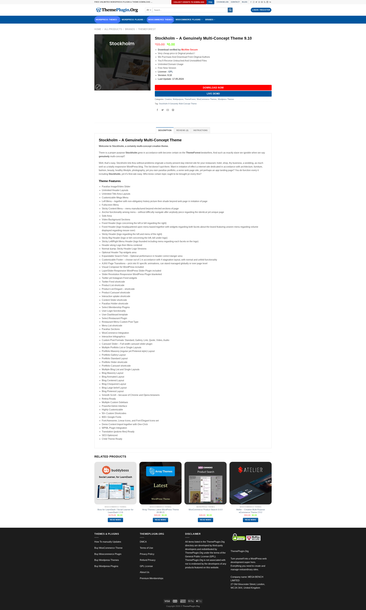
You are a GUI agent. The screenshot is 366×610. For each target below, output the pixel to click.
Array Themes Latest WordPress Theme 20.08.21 (160, 510)
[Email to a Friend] (167, 110)
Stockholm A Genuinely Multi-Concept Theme (178, 104)
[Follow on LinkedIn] (267, 2)
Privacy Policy (147, 554)
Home (97, 29)
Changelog (222, 2)
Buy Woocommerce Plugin (107, 554)
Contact (235, 2)
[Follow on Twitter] (256, 2)
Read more (115, 520)
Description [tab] (164, 130)
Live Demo (213, 93)
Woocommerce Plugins (188, 20)
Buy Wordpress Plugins (106, 566)
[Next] (271, 495)
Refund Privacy (147, 560)
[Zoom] (98, 87)
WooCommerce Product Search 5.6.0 (205, 509)
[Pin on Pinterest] (173, 110)
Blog (244, 2)
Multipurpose (178, 99)
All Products (113, 29)
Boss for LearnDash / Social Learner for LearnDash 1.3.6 (115, 510)
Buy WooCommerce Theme (108, 548)
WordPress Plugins (132, 20)
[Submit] (230, 10)
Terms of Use (146, 548)
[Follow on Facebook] (251, 2)
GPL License (146, 566)
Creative (168, 99)
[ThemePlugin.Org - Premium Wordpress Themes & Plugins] (117, 10)
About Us (144, 572)
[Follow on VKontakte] (270, 2)
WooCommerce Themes (160, 20)
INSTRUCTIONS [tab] (200, 130)
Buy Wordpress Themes (106, 560)
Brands (130, 29)
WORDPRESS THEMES (106, 20)
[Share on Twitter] (162, 110)
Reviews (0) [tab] (182, 130)
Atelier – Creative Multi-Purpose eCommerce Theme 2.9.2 (250, 510)
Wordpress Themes (226, 99)
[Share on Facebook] (157, 110)
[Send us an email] (259, 2)
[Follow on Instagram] (253, 2)
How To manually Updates (107, 542)
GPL (170, 71)
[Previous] (94, 495)
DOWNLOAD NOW (213, 87)
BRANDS (209, 20)
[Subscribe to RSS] (264, 2)
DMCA (143, 542)
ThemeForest (147, 29)
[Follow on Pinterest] (262, 2)
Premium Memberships (151, 578)
